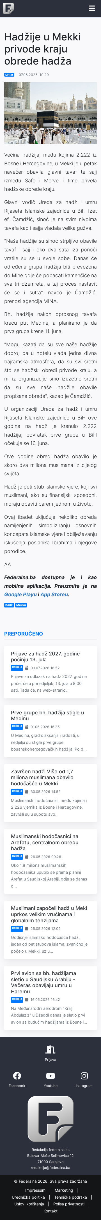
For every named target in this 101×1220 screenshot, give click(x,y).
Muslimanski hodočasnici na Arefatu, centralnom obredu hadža (45, 842)
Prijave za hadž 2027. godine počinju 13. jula (45, 657)
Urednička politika (29, 1197)
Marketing (64, 1190)
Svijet (9, 74)
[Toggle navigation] (92, 8)
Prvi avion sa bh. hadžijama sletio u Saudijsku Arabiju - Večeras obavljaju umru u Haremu (43, 982)
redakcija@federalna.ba (50, 1168)
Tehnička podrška (71, 1197)
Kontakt (50, 1210)
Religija (17, 666)
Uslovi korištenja (29, 1203)
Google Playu (20, 594)
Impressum (36, 1190)
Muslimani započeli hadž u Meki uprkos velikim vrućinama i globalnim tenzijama (49, 914)
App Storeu (54, 594)
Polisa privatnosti (69, 1203)
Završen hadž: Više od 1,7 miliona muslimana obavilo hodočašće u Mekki (42, 777)
